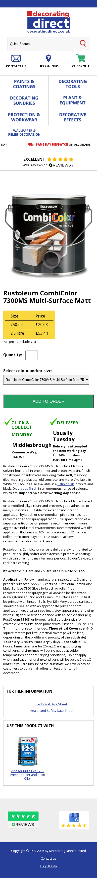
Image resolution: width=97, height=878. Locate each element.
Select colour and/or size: (27, 371)
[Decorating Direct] (48, 22)
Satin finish (65, 484)
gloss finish (28, 488)
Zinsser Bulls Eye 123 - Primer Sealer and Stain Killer (27, 775)
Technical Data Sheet (51, 704)
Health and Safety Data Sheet (51, 710)
